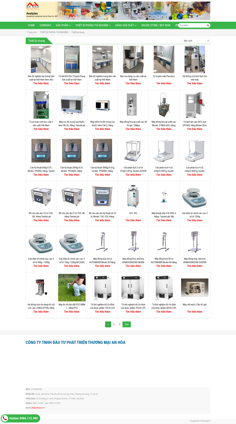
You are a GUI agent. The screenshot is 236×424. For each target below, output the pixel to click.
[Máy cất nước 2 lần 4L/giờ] (194, 287)
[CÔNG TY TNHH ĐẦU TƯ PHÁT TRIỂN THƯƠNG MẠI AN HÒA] (118, 11)
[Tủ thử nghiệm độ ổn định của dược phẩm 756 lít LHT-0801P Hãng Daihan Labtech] (133, 287)
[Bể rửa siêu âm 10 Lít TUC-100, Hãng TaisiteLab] (41, 196)
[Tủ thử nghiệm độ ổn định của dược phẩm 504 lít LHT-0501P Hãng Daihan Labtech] (164, 287)
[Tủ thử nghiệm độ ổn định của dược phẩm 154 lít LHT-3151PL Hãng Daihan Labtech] (102, 287)
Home (31, 25)
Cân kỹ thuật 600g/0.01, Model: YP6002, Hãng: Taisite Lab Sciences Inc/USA (41, 171)
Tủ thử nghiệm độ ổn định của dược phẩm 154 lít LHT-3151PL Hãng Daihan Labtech (102, 308)
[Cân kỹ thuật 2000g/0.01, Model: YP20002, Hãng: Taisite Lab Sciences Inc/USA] (71, 150)
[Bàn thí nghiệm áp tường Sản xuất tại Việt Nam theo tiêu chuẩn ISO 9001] (41, 59)
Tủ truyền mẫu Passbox (164, 76)
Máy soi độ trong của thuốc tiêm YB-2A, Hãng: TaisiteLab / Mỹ (71, 125)
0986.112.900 (38, 403)
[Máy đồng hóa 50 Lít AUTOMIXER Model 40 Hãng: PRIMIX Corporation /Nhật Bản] (164, 242)
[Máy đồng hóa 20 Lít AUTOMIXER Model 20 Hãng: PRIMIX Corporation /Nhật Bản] (102, 242)
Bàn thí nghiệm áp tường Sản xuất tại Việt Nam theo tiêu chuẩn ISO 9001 (41, 80)
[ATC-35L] (133, 196)
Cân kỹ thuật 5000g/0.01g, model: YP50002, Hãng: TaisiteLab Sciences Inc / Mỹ (102, 171)
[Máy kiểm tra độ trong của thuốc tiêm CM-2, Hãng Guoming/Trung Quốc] (102, 105)
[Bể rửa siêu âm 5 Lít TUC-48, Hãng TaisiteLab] (71, 196)
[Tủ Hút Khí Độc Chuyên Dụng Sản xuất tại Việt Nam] (71, 59)
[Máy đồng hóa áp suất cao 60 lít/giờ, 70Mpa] (133, 105)
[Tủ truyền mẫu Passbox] (164, 59)
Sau (126, 324)
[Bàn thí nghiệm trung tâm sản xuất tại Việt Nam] (102, 59)
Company (45, 25)
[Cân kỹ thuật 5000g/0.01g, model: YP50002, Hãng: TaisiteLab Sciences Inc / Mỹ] (102, 150)
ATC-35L (133, 213)
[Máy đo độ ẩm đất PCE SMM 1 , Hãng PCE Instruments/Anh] (71, 287)
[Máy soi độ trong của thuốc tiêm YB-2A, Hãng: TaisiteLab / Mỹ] (71, 105)
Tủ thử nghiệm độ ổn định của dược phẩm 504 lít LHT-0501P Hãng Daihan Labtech (164, 308)
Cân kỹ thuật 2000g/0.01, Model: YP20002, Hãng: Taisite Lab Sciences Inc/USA (71, 171)
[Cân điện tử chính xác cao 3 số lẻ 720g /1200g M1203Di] (71, 242)
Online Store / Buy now (155, 25)
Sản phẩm (62, 25)
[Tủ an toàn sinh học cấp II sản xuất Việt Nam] (41, 105)
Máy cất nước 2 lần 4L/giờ (195, 304)
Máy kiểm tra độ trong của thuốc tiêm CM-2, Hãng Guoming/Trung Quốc (102, 125)
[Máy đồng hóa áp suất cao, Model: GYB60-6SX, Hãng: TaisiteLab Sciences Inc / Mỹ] (164, 105)
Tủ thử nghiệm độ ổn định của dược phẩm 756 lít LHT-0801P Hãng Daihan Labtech (133, 308)
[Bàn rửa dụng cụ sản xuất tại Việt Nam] (133, 59)
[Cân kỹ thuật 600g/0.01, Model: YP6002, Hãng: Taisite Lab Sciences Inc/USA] (41, 150)
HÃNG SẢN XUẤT (124, 25)
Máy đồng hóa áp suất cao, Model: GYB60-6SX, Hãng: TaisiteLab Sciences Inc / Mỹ (164, 125)
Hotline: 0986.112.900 (23, 418)
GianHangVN (205, 421)
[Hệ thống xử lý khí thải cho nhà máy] (194, 59)
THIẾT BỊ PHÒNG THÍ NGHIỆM (91, 25)
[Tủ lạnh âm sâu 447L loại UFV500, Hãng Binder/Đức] (194, 105)
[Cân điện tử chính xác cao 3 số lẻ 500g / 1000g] (41, 242)
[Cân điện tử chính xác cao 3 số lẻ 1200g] (194, 196)
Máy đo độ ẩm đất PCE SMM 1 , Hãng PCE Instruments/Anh (72, 308)
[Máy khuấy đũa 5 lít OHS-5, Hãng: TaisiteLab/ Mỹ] (164, 196)
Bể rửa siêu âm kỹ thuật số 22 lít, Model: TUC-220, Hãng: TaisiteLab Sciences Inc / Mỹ (102, 217)
